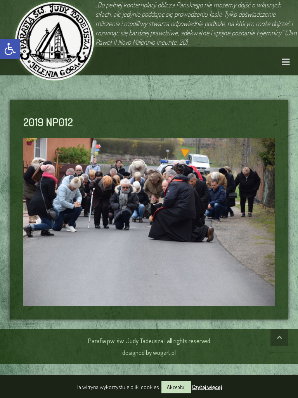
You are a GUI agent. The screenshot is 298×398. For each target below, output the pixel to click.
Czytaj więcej (207, 387)
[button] (10, 49)
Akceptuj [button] (176, 387)
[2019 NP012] (149, 221)
